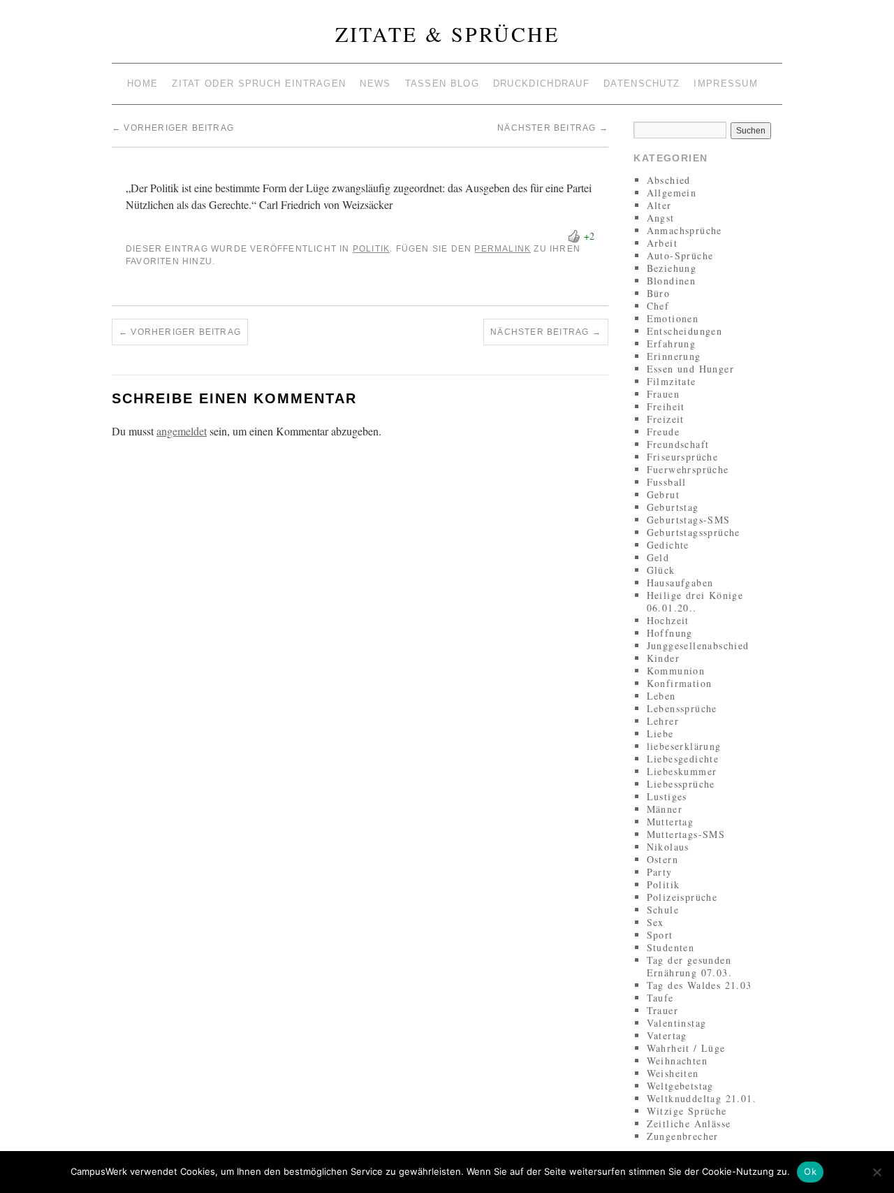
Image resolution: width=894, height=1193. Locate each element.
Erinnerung (674, 356)
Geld (658, 557)
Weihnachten (677, 1060)
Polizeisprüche (682, 897)
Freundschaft (678, 444)
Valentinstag (677, 1022)
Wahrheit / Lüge (686, 1048)
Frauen (663, 393)
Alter (659, 205)
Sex (655, 922)
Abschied (669, 180)
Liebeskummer (682, 771)
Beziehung (672, 268)
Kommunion (676, 670)
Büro (658, 293)
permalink (502, 249)
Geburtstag (673, 507)
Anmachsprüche (684, 230)
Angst (661, 217)
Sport (660, 934)
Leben (661, 695)
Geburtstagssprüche (693, 532)
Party (660, 872)
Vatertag (667, 1035)
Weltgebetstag (680, 1085)
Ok (810, 1171)
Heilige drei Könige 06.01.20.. (695, 601)
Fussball (667, 482)
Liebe (660, 733)
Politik (371, 249)
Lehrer (663, 721)
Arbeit (662, 243)
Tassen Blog (442, 83)
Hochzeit (668, 620)
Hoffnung (670, 632)
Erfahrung (671, 343)
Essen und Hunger (690, 368)
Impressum (726, 83)
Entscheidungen (685, 331)
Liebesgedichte (683, 758)
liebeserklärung (684, 746)
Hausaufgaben (680, 582)
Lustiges (667, 796)
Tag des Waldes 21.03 (699, 985)
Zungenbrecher (683, 1136)
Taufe (660, 997)
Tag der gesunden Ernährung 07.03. (689, 966)
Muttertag (670, 821)
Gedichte (668, 544)
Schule (663, 909)
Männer (664, 809)
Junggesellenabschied (698, 645)
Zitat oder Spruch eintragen (259, 83)
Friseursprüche (683, 456)
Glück (661, 570)
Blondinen (671, 280)
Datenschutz (641, 83)
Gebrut (663, 494)
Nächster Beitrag (552, 128)
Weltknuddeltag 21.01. (701, 1098)
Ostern (662, 859)
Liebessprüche (681, 783)
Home (142, 83)
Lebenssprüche (682, 708)
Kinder (663, 658)
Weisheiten (673, 1073)
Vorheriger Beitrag (173, 128)
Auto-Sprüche (680, 255)
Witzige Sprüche (687, 1111)
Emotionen (673, 318)
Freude (663, 431)
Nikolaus (668, 846)
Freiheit (666, 406)
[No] (877, 1172)
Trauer (662, 1010)
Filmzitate (671, 381)
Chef (658, 305)
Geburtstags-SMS (689, 519)
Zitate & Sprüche (447, 34)
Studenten (671, 947)
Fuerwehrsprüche (688, 469)
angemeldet (181, 431)
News (375, 83)
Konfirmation (679, 683)
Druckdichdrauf (541, 83)
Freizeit (665, 419)
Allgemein (672, 192)
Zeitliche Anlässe (689, 1123)
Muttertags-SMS (686, 834)
